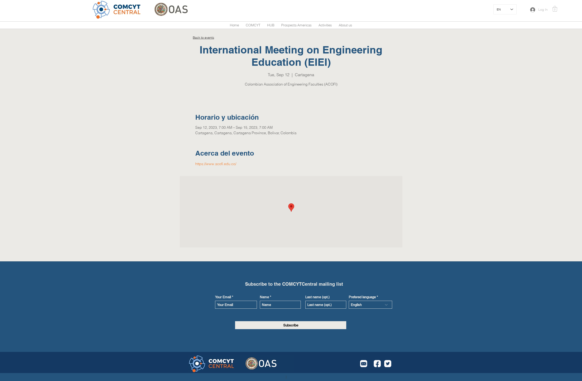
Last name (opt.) (317, 297)
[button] (554, 9)
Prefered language (362, 297)
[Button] (122, 9)
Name (264, 297)
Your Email (223, 297)
